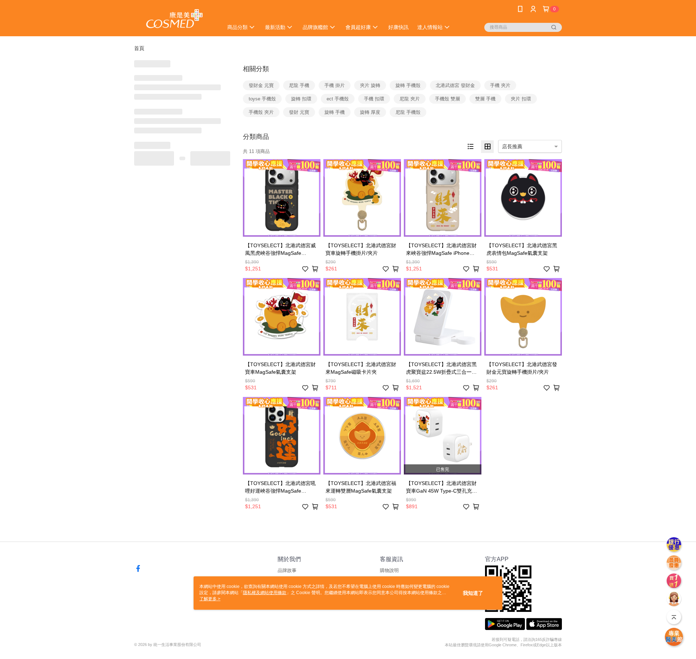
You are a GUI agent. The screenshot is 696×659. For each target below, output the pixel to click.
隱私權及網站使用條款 (264, 592)
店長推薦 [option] (512, 146)
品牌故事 (287, 570)
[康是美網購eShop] (174, 19)
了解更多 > (209, 598)
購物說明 (389, 570)
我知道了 (473, 593)
